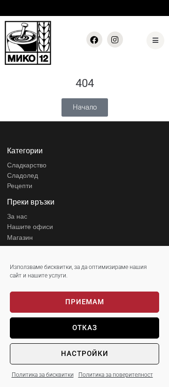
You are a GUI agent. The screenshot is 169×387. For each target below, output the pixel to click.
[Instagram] (115, 39)
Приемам (84, 302)
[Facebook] (94, 39)
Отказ (84, 328)
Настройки (84, 353)
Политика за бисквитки (43, 374)
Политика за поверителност (115, 374)
